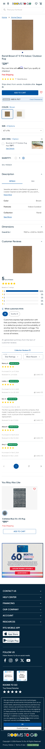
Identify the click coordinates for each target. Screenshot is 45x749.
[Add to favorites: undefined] (41, 92)
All (5, 314)
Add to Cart (19, 531)
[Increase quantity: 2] (23, 158)
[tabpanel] (22, 202)
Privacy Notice (8, 745)
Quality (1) (14, 314)
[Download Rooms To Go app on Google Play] (11, 640)
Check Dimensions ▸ (36, 99)
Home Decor (16, 17)
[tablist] (22, 181)
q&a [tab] (32, 181)
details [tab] (12, 181)
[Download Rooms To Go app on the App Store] (11, 633)
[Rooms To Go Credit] (22, 557)
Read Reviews (22, 79)
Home (4, 17)
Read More (8, 195)
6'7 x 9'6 (6, 131)
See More (8, 217)
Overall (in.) (6, 232)
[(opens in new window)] (5, 660)
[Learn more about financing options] (22, 574)
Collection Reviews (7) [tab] (23, 350)
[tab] (5, 314)
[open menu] (4, 3)
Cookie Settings (33, 745)
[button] (22, 291)
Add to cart (20, 93)
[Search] (4, 9)
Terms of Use (20, 745)
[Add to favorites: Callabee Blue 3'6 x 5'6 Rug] (34, 489)
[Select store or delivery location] (8, 4)
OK (22, 724)
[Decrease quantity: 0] (16, 158)
